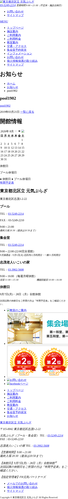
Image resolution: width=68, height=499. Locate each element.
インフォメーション (19, 53)
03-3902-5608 (16, 269)
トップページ (15, 27)
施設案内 (12, 31)
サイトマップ (15, 15)
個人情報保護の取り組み (22, 60)
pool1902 (5, 105)
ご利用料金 (14, 38)
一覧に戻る (27, 111)
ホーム (11, 83)
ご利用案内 (14, 35)
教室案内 (12, 42)
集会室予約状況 (17, 49)
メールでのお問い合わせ (22, 483)
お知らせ (12, 87)
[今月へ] (19, 131)
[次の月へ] (22, 131)
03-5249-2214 (8, 5)
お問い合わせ (15, 11)
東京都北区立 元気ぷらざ (15, 422)
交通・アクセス (17, 46)
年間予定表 (7, 182)
